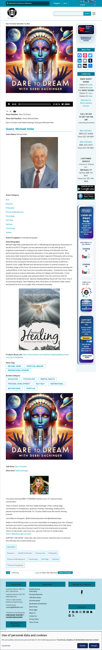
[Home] (12, 13)
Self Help (9, 220)
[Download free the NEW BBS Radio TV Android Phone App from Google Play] (86, 188)
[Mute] (62, 104)
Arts (7, 200)
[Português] (90, 1)
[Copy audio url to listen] (10, 111)
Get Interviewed (34, 601)
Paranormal (40, 553)
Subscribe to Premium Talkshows (20, 3)
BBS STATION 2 (86, 142)
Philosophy (10, 208)
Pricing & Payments (36, 594)
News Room (33, 607)
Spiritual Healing (35, 366)
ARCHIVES (11, 547)
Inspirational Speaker (18, 370)
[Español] (95, 1)
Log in (65, 3)
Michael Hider (14, 366)
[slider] (34, 104)
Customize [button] (6, 646)
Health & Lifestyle (25, 553)
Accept (94, 646)
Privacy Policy (34, 619)
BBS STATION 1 (86, 131)
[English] (79, 1)
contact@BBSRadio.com (14, 607)
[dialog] (51, 640)
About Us (32, 613)
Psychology (10, 216)
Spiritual (9, 224)
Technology (10, 228)
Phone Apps (33, 610)
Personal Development (19, 384)
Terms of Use (33, 622)
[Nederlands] (81, 1)
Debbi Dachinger (21, 471)
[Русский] (93, 1)
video (90, 93)
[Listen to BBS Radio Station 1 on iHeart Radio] (86, 256)
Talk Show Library (35, 597)
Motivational (14, 389)
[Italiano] (88, 1)
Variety (8, 232)
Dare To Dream (21, 467)
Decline (82, 646)
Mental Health (48, 379)
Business (9, 204)
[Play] (9, 104)
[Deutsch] (86, 1)
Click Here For (86, 100)
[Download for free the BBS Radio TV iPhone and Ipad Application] (86, 196)
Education (13, 379)
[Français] (84, 1)
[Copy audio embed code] (7, 111)
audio (90, 85)
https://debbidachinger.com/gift (18, 534)
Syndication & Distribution (38, 604)
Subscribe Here (87, 356)
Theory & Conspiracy (15, 565)
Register (57, 3)
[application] (39, 104)
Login (37, 573)
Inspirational (56, 384)
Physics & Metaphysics (15, 212)
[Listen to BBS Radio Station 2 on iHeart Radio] (86, 271)
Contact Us (33, 616)
